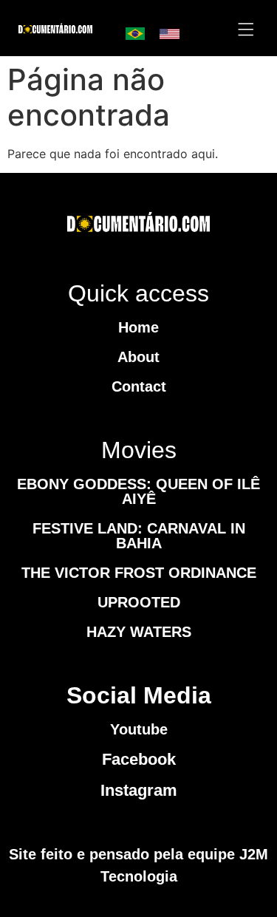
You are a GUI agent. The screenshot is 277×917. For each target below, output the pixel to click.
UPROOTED (139, 602)
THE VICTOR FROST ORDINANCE (138, 573)
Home (138, 327)
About (138, 357)
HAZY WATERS (138, 632)
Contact (139, 386)
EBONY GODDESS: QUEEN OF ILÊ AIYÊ (138, 491)
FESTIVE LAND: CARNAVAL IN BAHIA (139, 535)
